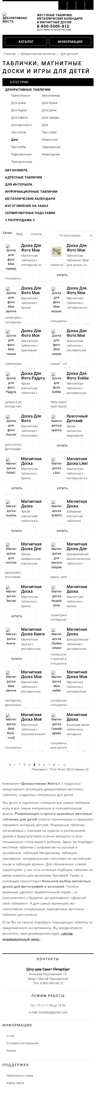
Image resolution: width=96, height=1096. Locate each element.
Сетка (7, 233)
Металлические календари (30, 199)
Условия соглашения (22, 1043)
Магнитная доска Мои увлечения (31, 677)
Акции (11, 1050)
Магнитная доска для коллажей (31, 549)
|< (10, 765)
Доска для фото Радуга (33, 375)
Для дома (18, 103)
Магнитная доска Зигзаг (31, 591)
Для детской (69, 54)
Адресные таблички (23, 177)
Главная (10, 54)
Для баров (19, 110)
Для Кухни (50, 103)
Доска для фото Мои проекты (77, 250)
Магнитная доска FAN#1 (31, 463)
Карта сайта (15, 1083)
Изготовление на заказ (26, 206)
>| (64, 765)
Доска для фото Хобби (78, 375)
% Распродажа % (20, 220)
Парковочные (21, 154)
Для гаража (50, 117)
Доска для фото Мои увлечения (31, 293)
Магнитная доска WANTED (77, 506)
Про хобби (18, 147)
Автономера (51, 95)
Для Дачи (49, 110)
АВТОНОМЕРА (16, 170)
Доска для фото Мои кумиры (31, 250)
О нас (10, 1036)
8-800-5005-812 (53, 26)
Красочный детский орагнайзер (78, 421)
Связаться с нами (19, 1075)
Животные (50, 139)
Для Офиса (19, 117)
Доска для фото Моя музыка (77, 293)
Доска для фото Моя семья (31, 335)
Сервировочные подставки (30, 213)
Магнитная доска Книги (33, 631)
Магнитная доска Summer (31, 506)
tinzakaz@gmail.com (53, 1012)
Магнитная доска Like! (77, 461)
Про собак (49, 132)
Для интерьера (18, 184)
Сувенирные (51, 147)
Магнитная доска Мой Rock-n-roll (31, 719)
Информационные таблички (31, 191)
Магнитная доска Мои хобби (77, 677)
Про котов (18, 132)
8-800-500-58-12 (51, 983)
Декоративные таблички (38, 54)
